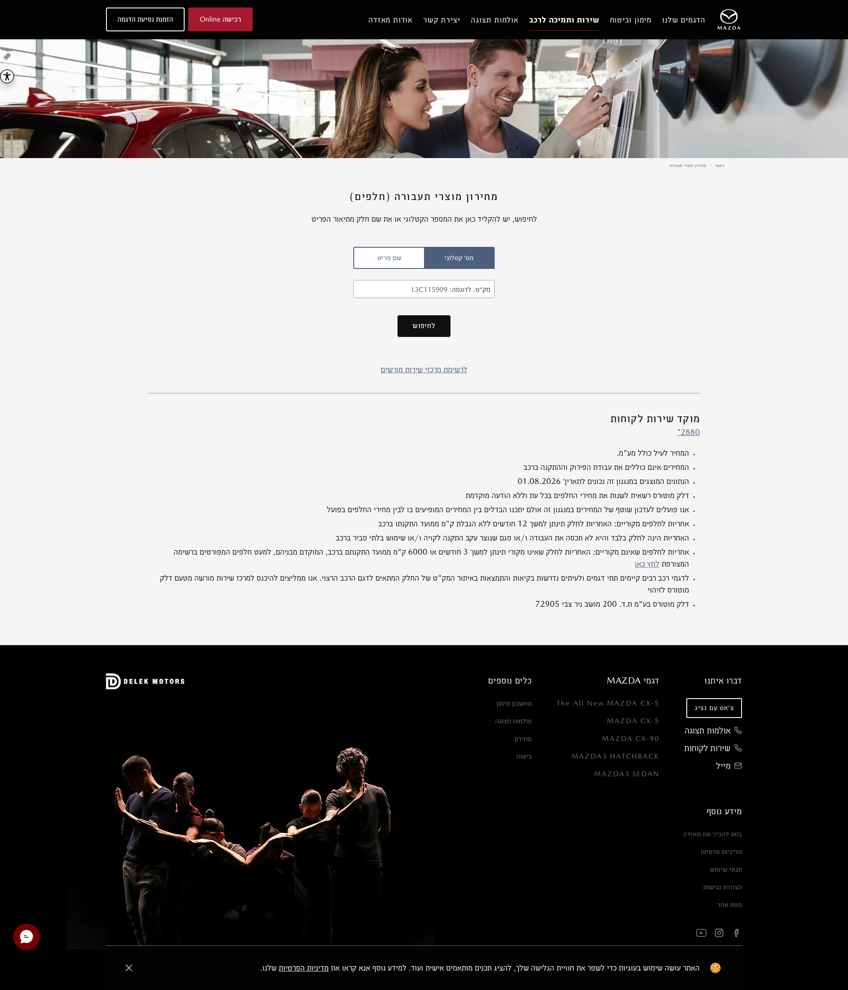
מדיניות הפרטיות (304, 967)
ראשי (719, 165)
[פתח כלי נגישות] (7, 76)
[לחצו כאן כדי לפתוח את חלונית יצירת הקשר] (26, 937)
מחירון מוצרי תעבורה (688, 165)
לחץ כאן (647, 563)
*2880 (689, 432)
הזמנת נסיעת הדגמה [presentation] (145, 19)
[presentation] (459, 258)
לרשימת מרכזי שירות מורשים (424, 369)
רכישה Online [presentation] (220, 19)
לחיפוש (424, 325)
